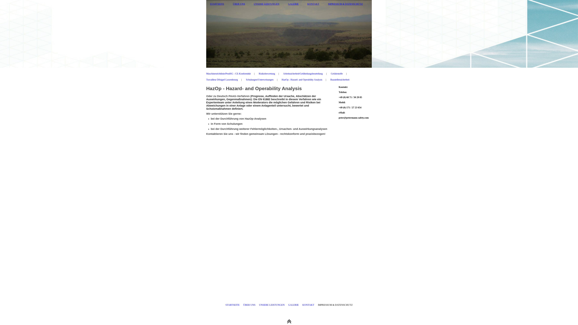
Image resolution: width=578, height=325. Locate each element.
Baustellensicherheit (339, 79)
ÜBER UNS (239, 4)
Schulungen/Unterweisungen (259, 79)
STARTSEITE (217, 4)
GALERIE (293, 4)
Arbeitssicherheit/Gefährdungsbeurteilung (303, 73)
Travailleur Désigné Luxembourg (222, 79)
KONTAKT (313, 4)
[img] (289, 34)
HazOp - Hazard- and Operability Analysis (302, 79)
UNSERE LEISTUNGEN (266, 4)
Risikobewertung (267, 73)
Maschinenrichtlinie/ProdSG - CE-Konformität (228, 73)
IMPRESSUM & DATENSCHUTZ (345, 4)
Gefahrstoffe (337, 73)
